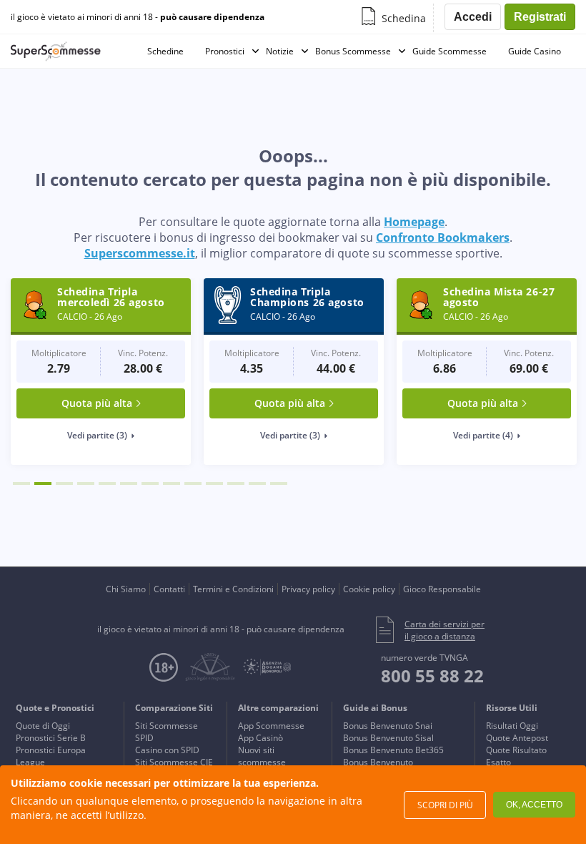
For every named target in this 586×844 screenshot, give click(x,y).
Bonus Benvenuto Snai (387, 726)
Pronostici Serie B (51, 738)
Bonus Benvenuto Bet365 (393, 750)
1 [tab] (21, 483)
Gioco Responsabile (442, 589)
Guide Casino (534, 51)
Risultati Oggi (512, 726)
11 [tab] (235, 483)
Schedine (165, 51)
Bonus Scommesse (353, 51)
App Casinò (260, 738)
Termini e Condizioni (233, 589)
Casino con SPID (167, 750)
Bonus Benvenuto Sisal (388, 738)
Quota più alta (96, 403)
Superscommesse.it (139, 253)
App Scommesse (271, 726)
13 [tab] (278, 483)
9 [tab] (193, 483)
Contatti (169, 589)
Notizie (280, 51)
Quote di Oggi (43, 726)
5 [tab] (107, 483)
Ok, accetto (534, 805)
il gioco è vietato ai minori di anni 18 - (137, 17)
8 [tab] (171, 483)
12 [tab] (257, 483)
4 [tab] (85, 483)
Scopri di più (445, 805)
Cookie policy (369, 589)
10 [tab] (214, 483)
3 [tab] (64, 483)
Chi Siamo (126, 589)
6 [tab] (128, 483)
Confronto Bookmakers (443, 237)
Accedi (473, 17)
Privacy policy (308, 589)
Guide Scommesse (449, 51)
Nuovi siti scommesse (262, 756)
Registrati (540, 17)
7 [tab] (150, 483)
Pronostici (224, 51)
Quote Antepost (517, 738)
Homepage (414, 222)
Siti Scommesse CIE (174, 762)
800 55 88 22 (432, 675)
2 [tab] (42, 483)
